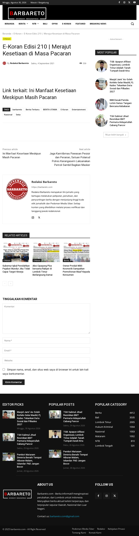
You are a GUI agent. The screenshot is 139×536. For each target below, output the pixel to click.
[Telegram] (54, 72)
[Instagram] (124, 3)
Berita (66, 260)
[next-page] (10, 283)
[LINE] (63, 72)
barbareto (17, 109)
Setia (18, 114)
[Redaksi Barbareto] (5, 63)
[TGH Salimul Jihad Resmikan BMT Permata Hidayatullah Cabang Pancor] (101, 120)
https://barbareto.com (41, 187)
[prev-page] (5, 283)
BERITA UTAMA (50, 109)
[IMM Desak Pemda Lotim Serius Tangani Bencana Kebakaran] (101, 104)
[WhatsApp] (46, 72)
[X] (129, 3)
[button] (132, 24)
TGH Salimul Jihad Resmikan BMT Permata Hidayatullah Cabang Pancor (121, 121)
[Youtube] (134, 3)
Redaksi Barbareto (19, 63)
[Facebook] (119, 3)
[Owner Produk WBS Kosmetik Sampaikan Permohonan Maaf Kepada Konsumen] (76, 252)
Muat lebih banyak (114, 134)
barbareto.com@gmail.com (64, 516)
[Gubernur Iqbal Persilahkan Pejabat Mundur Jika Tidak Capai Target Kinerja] (16, 252)
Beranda (7, 33)
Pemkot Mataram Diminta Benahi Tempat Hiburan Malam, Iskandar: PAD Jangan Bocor (29, 460)
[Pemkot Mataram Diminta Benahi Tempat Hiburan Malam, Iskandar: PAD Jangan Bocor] (9, 457)
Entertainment (79, 109)
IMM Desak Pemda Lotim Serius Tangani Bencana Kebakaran (121, 103)
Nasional (8, 114)
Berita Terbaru (32, 109)
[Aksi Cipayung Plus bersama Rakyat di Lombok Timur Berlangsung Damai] (46, 252)
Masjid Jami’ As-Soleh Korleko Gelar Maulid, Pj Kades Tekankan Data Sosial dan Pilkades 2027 (121, 85)
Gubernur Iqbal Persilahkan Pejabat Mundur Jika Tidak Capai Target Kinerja (16, 269)
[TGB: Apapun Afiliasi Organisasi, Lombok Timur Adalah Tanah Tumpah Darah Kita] (101, 66)
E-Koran (18, 33)
